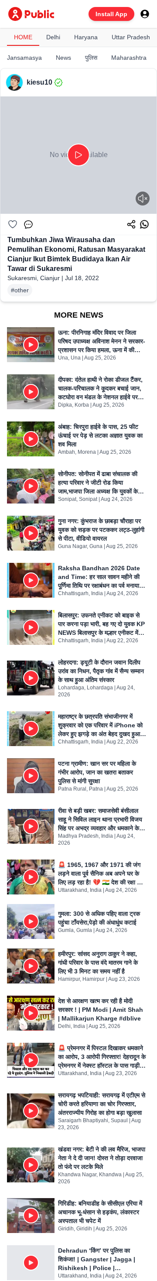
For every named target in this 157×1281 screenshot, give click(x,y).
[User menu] (145, 14)
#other (20, 290)
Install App (111, 13)
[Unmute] (143, 199)
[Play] (78, 155)
